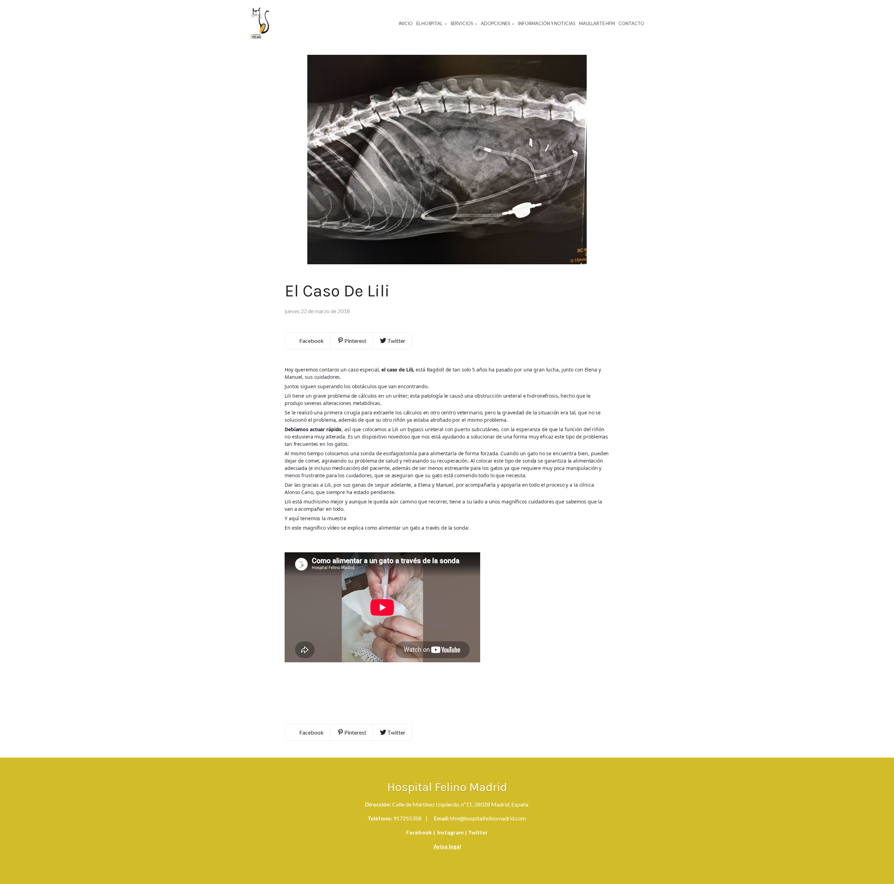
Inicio (405, 23)
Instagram (450, 832)
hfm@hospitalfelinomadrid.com (488, 818)
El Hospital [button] (429, 23)
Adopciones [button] (496, 23)
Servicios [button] (462, 23)
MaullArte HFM (597, 23)
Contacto (631, 23)
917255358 (407, 818)
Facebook (419, 832)
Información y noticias (546, 23)
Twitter (477, 832)
